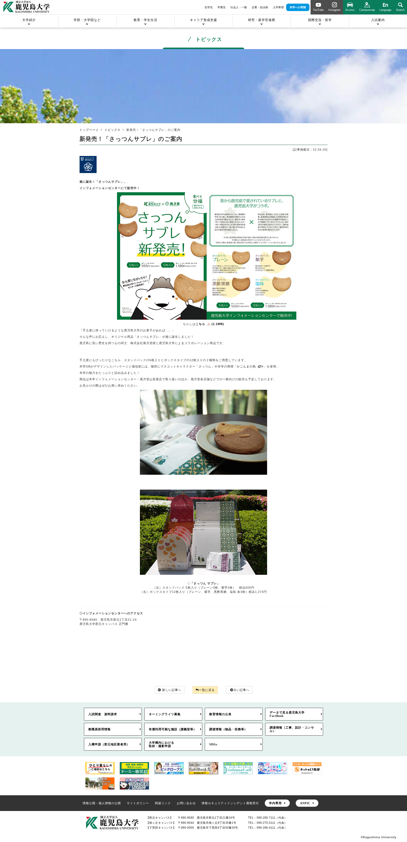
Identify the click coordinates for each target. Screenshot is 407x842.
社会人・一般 (238, 7)
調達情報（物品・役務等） (228, 729)
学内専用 (275, 803)
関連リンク (163, 803)
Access (350, 9)
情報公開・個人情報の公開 (102, 803)
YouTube (318, 9)
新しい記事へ (171, 690)
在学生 (209, 7)
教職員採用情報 (99, 729)
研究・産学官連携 (261, 20)
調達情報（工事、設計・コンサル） (292, 729)
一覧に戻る (207, 690)
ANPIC (305, 803)
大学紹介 (29, 20)
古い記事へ (241, 690)
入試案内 (378, 20)
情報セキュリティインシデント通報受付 (230, 803)
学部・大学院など (87, 20)
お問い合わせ (186, 803)
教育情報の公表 (220, 714)
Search (400, 9)
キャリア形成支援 (203, 20)
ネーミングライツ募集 (165, 714)
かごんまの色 (246, 366)
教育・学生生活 (145, 20)
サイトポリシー (138, 803)
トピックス (112, 129)
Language (385, 9)
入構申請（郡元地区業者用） (109, 744)
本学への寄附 (298, 7)
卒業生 (221, 7)
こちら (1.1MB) (210, 324)
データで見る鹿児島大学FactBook (287, 714)
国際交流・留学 (320, 20)
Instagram (334, 9)
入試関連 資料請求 (102, 714)
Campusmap (367, 9)
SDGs (213, 744)
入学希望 (278, 7)
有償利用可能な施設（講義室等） (173, 729)
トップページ (89, 129)
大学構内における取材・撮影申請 (161, 744)
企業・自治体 (260, 7)
